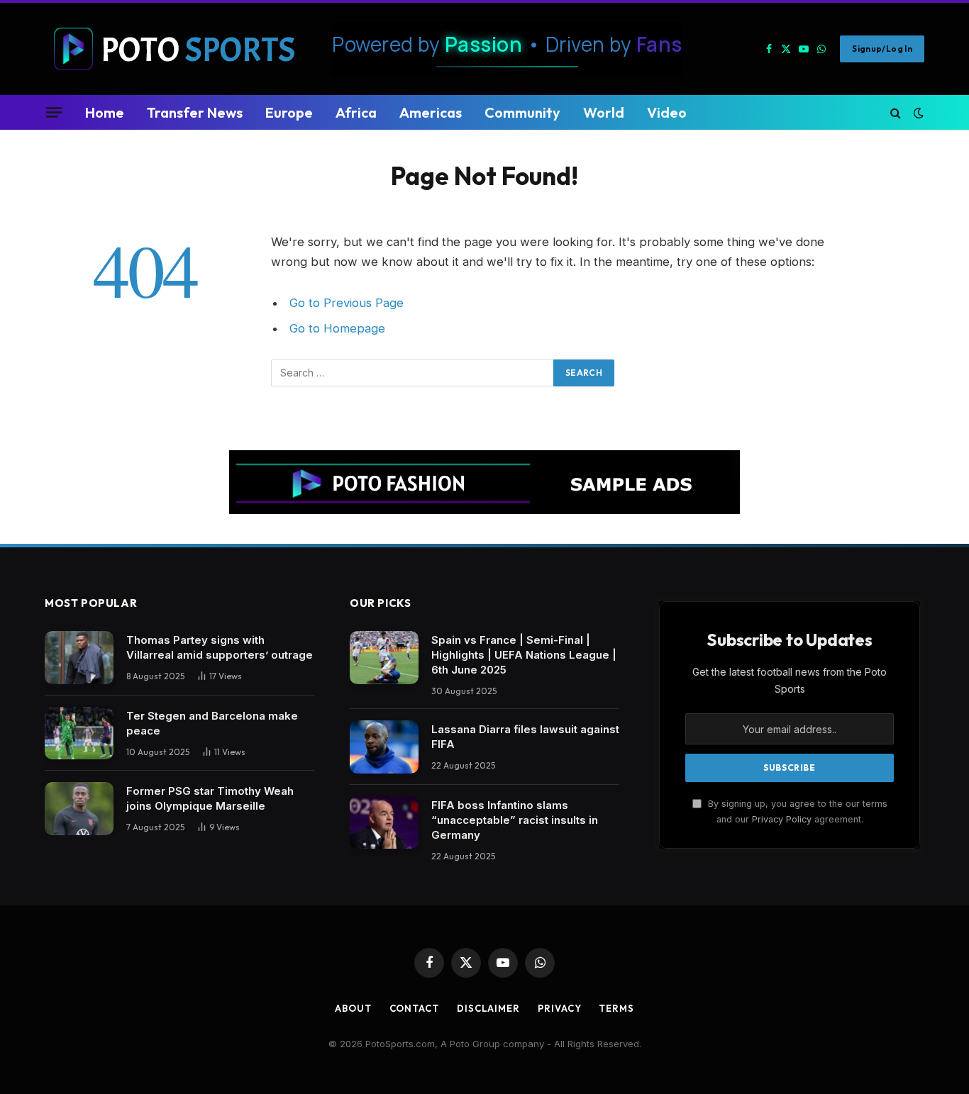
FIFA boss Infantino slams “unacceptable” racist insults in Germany (514, 820)
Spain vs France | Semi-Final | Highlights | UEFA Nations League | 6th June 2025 (523, 654)
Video (667, 112)
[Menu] (54, 112)
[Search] (895, 112)
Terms (616, 1008)
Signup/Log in (882, 48)
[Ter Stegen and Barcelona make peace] (79, 733)
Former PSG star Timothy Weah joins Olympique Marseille (210, 798)
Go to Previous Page (346, 303)
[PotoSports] (178, 49)
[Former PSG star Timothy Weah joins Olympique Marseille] (79, 808)
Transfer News (195, 112)
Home (104, 112)
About (353, 1008)
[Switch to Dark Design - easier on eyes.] (917, 112)
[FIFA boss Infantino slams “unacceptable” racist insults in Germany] (384, 822)
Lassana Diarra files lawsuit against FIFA (525, 736)
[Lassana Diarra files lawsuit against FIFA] (384, 747)
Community (522, 112)
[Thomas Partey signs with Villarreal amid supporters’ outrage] (79, 657)
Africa (356, 112)
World (603, 112)
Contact (414, 1008)
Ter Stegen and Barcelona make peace (212, 723)
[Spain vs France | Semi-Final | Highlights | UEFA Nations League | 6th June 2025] (384, 657)
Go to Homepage (337, 328)
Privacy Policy (782, 819)
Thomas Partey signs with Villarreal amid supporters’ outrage (219, 647)
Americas (430, 112)
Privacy (559, 1008)
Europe (289, 112)
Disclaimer (488, 1008)
